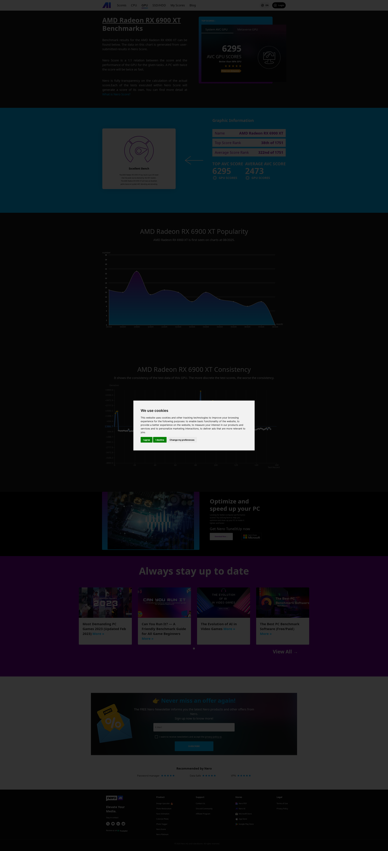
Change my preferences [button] (182, 440)
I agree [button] (146, 440)
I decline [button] (160, 440)
